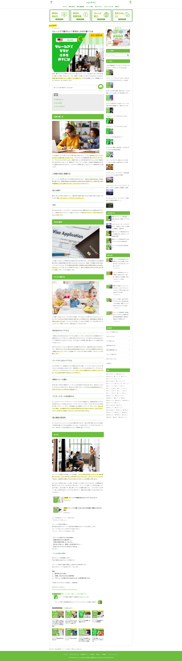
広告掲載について (84, 654)
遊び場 (110, 417)
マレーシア (110, 386)
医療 (124, 398)
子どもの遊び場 (111, 405)
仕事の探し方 (59, 99)
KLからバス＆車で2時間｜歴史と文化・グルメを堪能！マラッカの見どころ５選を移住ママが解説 (118, 92)
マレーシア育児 (76, 594)
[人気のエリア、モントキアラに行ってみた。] (109, 131)
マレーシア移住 (112, 393)
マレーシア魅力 (89, 6)
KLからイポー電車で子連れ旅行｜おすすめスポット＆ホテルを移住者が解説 (117, 148)
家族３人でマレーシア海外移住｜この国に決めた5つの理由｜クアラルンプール (121, 219)
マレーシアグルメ (123, 388)
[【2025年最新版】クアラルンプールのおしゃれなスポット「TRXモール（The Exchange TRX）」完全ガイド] (109, 72)
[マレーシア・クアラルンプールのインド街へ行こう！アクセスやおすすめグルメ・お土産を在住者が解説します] (109, 85)
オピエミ (65, 6)
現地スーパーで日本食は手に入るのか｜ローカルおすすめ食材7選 (120, 240)
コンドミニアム (121, 381)
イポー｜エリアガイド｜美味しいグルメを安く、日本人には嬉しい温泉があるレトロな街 (117, 161)
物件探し (118, 412)
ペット (127, 383)
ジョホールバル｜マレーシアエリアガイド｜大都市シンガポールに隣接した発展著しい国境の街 (117, 187)
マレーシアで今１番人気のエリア (114, 137)
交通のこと (111, 395)
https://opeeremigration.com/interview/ (64, 589)
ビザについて (110, 336)
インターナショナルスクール (114, 378)
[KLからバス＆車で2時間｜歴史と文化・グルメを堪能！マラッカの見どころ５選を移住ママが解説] (109, 98)
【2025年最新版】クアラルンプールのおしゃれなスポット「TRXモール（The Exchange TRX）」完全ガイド (118, 67)
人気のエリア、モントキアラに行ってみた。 (117, 126)
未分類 (108, 363)
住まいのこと (120, 395)
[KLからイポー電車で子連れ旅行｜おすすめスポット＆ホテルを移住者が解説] (109, 154)
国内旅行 (118, 400)
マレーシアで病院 (112, 388)
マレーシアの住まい (112, 332)
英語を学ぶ (110, 414)
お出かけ (110, 376)
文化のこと (119, 407)
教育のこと (110, 407)
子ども (118, 402)
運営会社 (92, 654)
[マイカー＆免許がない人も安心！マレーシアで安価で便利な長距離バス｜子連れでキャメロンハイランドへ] (109, 110)
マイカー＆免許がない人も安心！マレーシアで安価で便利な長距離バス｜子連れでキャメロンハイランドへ (117, 105)
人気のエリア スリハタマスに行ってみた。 (117, 116)
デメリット (110, 383)
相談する (117, 6)
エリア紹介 (110, 341)
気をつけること (98, 6)
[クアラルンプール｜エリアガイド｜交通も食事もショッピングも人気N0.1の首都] (109, 180)
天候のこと (110, 402)
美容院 (125, 412)
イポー (124, 376)
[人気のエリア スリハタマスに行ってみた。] (109, 121)
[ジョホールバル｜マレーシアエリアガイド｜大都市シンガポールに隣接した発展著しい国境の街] (109, 192)
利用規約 (104, 654)
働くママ (84, 594)
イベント (117, 376)
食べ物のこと (123, 417)
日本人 (120, 410)
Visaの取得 (58, 103)
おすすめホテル (111, 374)
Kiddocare (58, 387)
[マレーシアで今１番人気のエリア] (109, 142)
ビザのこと (119, 383)
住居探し (110, 398)
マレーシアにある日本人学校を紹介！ (120, 247)
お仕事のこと (121, 374)
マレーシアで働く (67, 594)
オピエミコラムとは (108, 6)
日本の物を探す (111, 410)
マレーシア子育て (112, 390)
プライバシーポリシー (113, 654)
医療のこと (111, 400)
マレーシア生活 (123, 390)
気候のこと (110, 412)
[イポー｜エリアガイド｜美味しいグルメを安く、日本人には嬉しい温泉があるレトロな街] (109, 167)
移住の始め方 (72, 6)
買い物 (125, 414)
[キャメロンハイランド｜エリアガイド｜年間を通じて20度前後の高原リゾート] (109, 205)
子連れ (120, 405)
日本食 (126, 410)
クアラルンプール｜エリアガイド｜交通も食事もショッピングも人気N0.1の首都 (117, 174)
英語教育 (118, 414)
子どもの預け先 (60, 106)
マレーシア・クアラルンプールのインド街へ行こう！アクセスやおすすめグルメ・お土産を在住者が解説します (117, 79)
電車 (115, 417)
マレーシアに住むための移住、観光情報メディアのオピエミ (90, 657)
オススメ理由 (111, 381)
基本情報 (126, 400)
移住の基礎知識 (80, 6)
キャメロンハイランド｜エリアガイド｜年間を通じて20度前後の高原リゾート (117, 199)
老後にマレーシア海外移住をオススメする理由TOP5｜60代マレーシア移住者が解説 (120, 234)
